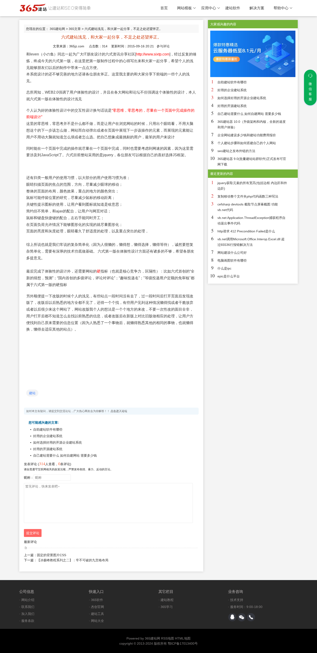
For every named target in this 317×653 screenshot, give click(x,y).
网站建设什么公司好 (232, 252)
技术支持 (236, 600)
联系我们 (27, 607)
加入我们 (27, 614)
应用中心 (208, 8)
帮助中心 (281, 8)
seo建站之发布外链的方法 (236, 151)
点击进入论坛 (118, 411)
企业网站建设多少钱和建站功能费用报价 (246, 135)
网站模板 (184, 8)
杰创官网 (97, 607)
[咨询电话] (251, 617)
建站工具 (97, 614)
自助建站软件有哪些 (47, 429)
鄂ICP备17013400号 (183, 643)
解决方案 (256, 8)
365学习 (167, 607)
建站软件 (232, 8)
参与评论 (163, 46)
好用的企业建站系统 (47, 436)
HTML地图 (183, 638)
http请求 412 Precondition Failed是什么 (246, 231)
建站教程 (167, 600)
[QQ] (232, 617)
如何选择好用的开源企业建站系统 (57, 442)
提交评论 (32, 533)
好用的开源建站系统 (47, 449)
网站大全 (97, 621)
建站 (32, 393)
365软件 (97, 600)
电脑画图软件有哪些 (232, 260)
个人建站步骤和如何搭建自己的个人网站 (246, 143)
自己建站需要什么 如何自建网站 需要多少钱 (65, 455)
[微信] (241, 617)
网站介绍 (27, 600)
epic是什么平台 (228, 276)
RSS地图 (167, 638)
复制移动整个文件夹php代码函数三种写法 (247, 196)
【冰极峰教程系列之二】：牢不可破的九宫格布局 (72, 560)
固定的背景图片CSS (51, 555)
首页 (164, 8)
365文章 (75, 29)
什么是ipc (224, 268)
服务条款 (27, 621)
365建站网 (57, 29)
